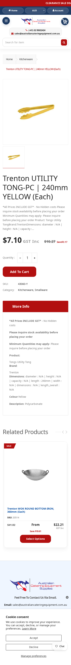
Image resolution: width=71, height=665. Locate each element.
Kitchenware (26, 59)
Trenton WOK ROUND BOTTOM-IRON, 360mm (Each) (30, 510)
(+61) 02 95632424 (37, 30)
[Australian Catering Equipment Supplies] (35, 21)
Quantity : (9, 257)
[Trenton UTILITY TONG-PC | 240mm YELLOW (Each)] (35, 112)
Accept (34, 638)
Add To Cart (19, 272)
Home (9, 59)
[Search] (64, 42)
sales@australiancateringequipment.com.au (37, 33)
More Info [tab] (20, 306)
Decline (33, 647)
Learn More (29, 628)
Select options (35, 538)
